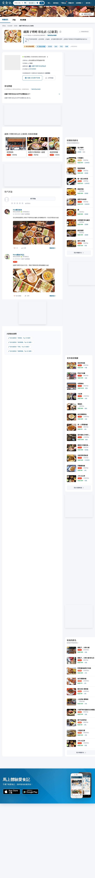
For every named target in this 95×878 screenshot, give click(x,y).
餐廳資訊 (5, 19)
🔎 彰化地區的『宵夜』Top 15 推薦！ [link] (19, 346)
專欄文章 (71, 3)
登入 (49, 3)
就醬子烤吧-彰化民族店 (39, 66)
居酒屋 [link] (50, 46)
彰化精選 (10, 25)
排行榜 (88, 3)
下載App (63, 3)
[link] (79, 152)
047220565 (32, 69)
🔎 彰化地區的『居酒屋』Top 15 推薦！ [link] (19, 338)
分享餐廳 (50, 78)
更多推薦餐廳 (78, 487)
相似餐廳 (23, 20)
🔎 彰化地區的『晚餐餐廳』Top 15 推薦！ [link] (20, 351)
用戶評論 (8, 191)
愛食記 (4, 25)
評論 (14, 20)
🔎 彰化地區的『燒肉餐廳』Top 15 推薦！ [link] (20, 342)
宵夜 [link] (61, 46)
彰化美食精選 (30, 46)
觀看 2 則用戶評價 (33, 78)
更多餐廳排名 (78, 252)
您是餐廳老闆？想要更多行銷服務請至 (36, 73)
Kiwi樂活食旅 (17, 210)
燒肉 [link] (56, 46)
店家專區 (78, 3)
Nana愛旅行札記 (18, 255)
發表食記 (56, 3)
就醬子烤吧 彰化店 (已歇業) (40, 32)
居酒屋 (15, 25)
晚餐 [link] (66, 46)
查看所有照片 (88, 14)
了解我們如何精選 (51, 35)
